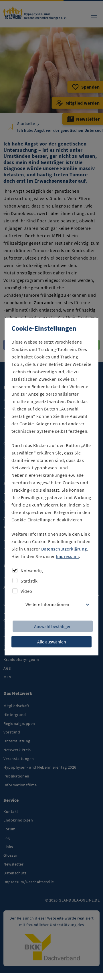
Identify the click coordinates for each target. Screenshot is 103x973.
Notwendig (32, 570)
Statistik (29, 581)
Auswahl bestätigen (53, 626)
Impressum (67, 556)
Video (26, 591)
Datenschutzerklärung (64, 549)
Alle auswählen (51, 642)
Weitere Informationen (47, 604)
